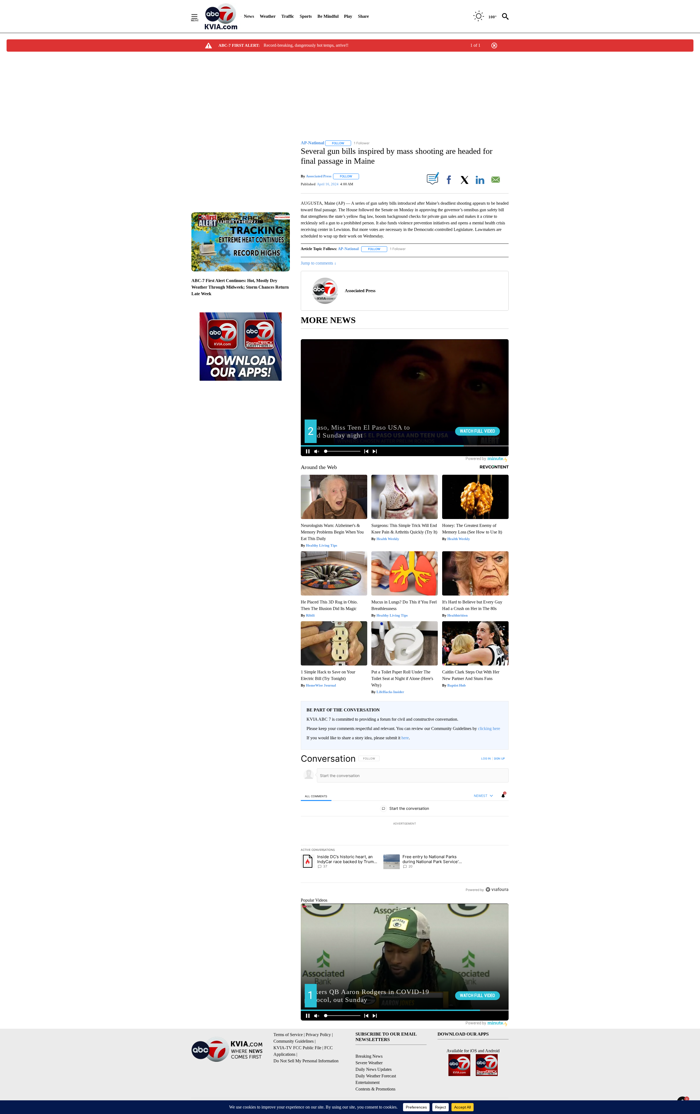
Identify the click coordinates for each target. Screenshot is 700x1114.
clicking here (489, 728)
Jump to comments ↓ (318, 263)
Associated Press (318, 176)
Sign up (499, 758)
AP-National (348, 249)
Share (363, 16)
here (405, 737)
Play (348, 16)
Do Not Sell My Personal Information (306, 1061)
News (249, 16)
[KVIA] (221, 16)
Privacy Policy (318, 1034)
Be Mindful (328, 16)
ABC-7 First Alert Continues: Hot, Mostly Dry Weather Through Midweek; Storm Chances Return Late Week (240, 287)
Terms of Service (288, 1034)
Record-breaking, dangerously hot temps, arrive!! (306, 45)
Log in (486, 758)
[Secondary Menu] (198, 16)
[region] (405, 824)
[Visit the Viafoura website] (497, 889)
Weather (268, 16)
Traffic (287, 16)
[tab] (316, 796)
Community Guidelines (293, 1041)
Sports (306, 16)
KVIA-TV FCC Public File (297, 1047)
